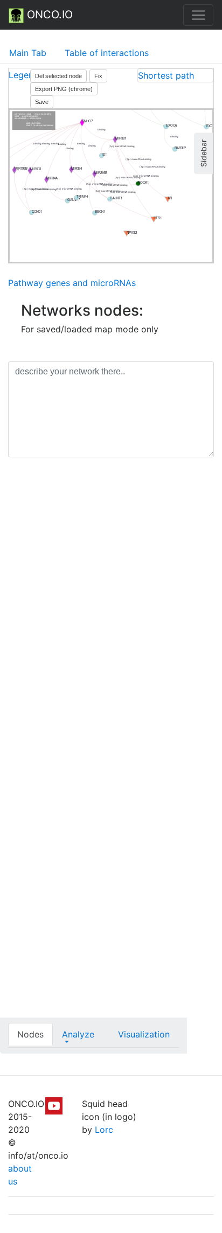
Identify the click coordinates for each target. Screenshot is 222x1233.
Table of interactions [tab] (107, 52)
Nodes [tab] (30, 1034)
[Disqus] (111, 618)
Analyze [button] (78, 1034)
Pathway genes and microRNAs (72, 282)
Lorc (104, 1129)
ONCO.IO (48, 14)
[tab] (175, 75)
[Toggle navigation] (198, 15)
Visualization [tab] (144, 1034)
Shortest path (166, 75)
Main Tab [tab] (27, 52)
